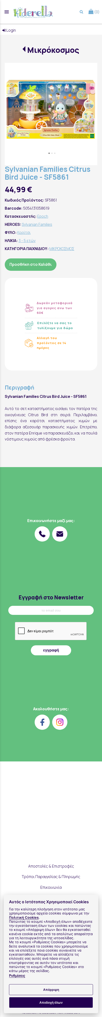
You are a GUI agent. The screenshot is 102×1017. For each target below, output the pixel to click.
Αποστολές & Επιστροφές (51, 866)
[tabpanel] (51, 109)
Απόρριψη (51, 990)
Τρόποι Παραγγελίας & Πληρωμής (51, 876)
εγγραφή (51, 650)
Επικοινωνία (51, 887)
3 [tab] (54, 153)
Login (11, 30)
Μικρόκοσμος (53, 50)
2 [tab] (52, 153)
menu (6, 12)
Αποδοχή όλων (51, 1002)
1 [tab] (49, 153)
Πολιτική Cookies (24, 917)
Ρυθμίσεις (17, 975)
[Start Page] (33, 12)
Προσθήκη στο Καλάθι (30, 264)
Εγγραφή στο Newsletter (51, 597)
